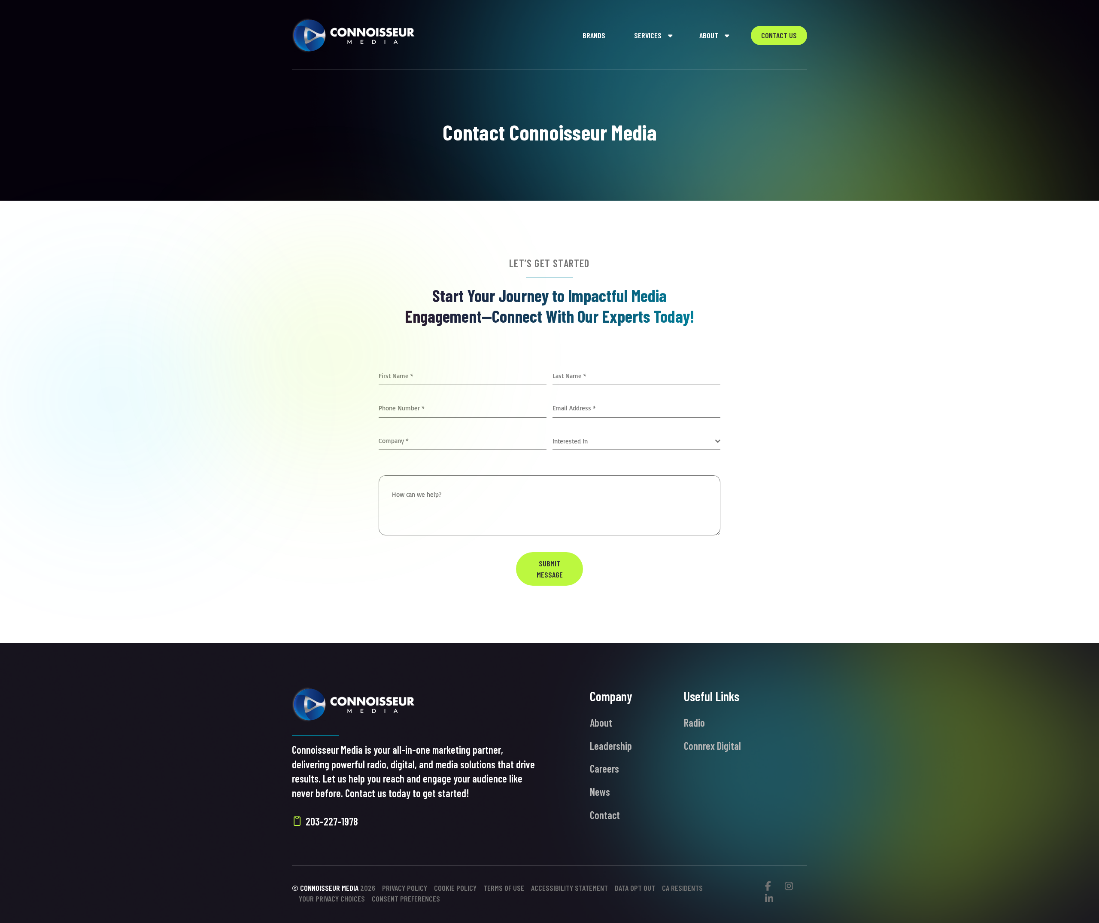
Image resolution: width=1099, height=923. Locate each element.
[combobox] (636, 441)
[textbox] (634, 441)
